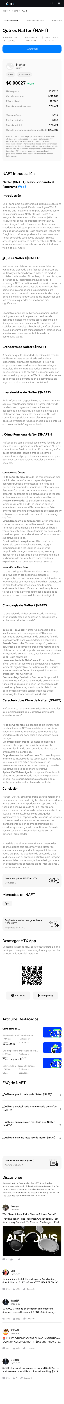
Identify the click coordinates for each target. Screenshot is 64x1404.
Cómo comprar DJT (11, 1028)
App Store (20, 995)
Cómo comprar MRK (12, 1059)
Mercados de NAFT (36, 20)
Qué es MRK (8, 1044)
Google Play (47, 995)
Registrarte (32, 48)
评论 (8, 1289)
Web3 (22, 187)
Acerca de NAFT (11, 20)
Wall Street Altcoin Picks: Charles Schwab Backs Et (29, 1214)
